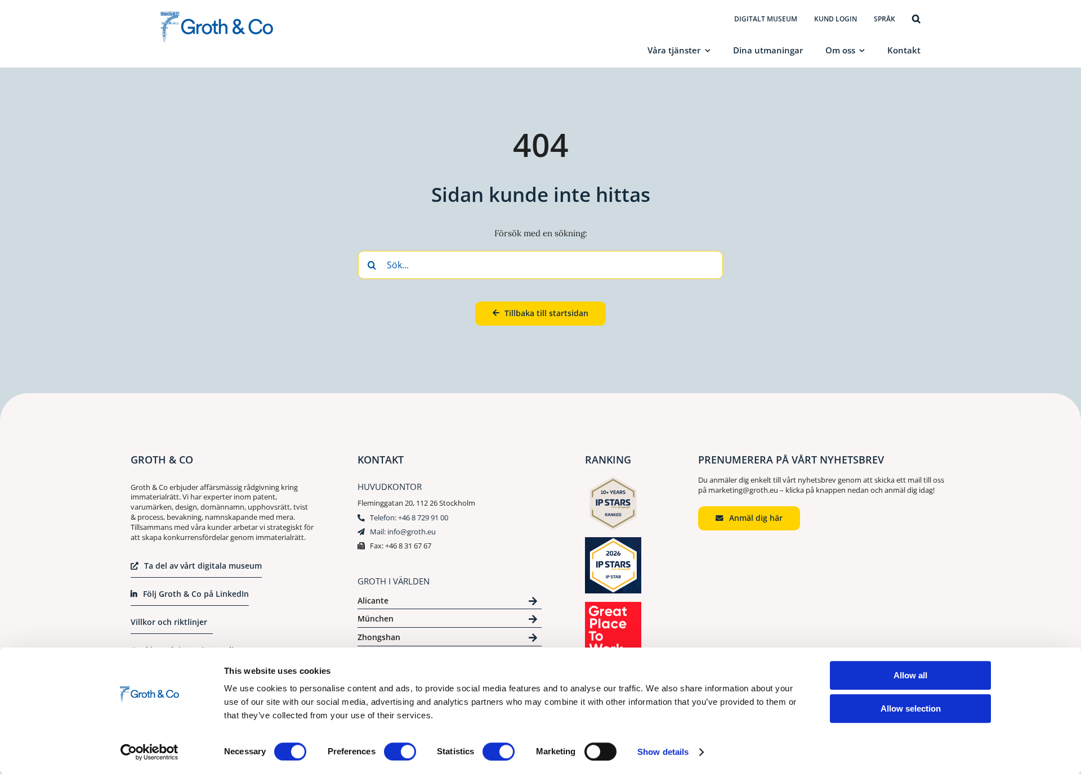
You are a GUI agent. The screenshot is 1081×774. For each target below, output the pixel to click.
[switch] (400, 751)
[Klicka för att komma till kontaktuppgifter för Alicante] (450, 603)
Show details (663, 752)
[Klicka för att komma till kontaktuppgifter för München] (450, 621)
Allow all (910, 675)
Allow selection (911, 708)
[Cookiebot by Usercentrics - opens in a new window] (149, 752)
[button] (916, 19)
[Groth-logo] (216, 15)
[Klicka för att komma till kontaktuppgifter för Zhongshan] (450, 639)
